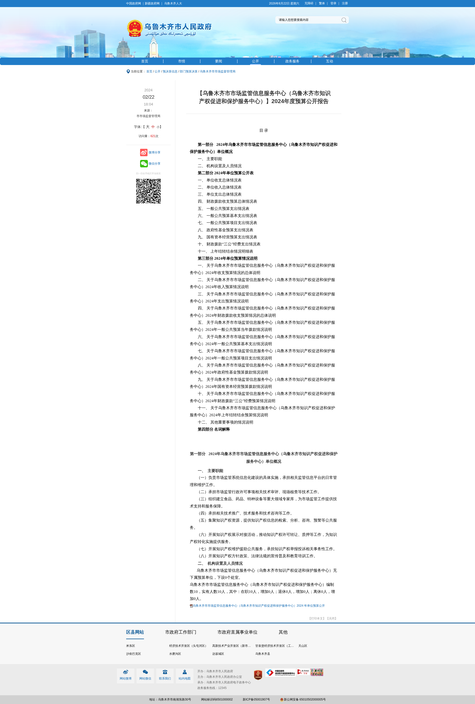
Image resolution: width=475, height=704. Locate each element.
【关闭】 (332, 618)
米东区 (130, 645)
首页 (144, 61)
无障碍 (308, 3)
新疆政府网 (152, 3)
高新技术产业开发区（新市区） (233, 645)
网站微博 (126, 678)
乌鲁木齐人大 (173, 3)
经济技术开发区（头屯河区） (188, 645)
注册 (345, 3)
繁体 (322, 3)
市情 (181, 61)
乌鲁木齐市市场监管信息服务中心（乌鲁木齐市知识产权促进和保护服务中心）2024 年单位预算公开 (259, 605)
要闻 (218, 61)
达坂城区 (218, 653)
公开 (255, 61)
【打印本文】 (317, 618)
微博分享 (154, 152)
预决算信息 (170, 71)
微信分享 (154, 163)
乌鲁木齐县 (262, 653)
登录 (333, 3)
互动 (329, 61)
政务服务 (292, 61)
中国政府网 (133, 3)
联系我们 (165, 678)
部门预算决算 (189, 71)
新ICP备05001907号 (256, 699)
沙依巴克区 (133, 653)
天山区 (302, 645)
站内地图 (185, 678)
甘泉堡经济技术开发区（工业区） (277, 645)
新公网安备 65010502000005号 (305, 699)
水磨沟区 (175, 653)
